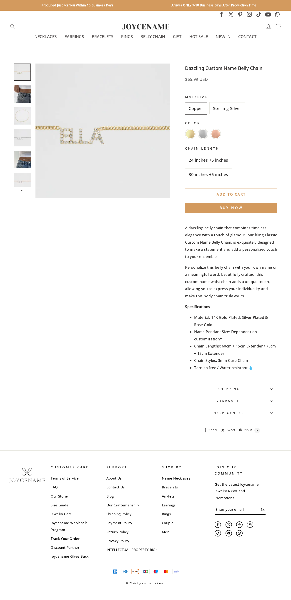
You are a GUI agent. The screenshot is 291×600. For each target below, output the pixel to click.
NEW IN (223, 36)
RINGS (127, 36)
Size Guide (59, 505)
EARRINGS (74, 36)
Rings (166, 514)
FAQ (54, 487)
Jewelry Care (61, 514)
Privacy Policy (117, 541)
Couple (167, 523)
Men (165, 532)
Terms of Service (65, 478)
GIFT (177, 36)
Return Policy (117, 532)
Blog (110, 496)
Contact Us (115, 487)
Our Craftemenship (122, 505)
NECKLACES (46, 36)
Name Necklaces (176, 478)
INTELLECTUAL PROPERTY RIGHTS (134, 549)
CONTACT (247, 36)
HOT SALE (198, 36)
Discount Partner (65, 547)
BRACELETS (102, 36)
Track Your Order (65, 538)
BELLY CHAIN (152, 36)
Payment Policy (119, 523)
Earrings (169, 505)
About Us (114, 478)
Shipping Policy (118, 514)
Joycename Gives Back (69, 556)
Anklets (168, 496)
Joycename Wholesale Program (69, 526)
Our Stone (59, 496)
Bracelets (170, 487)
